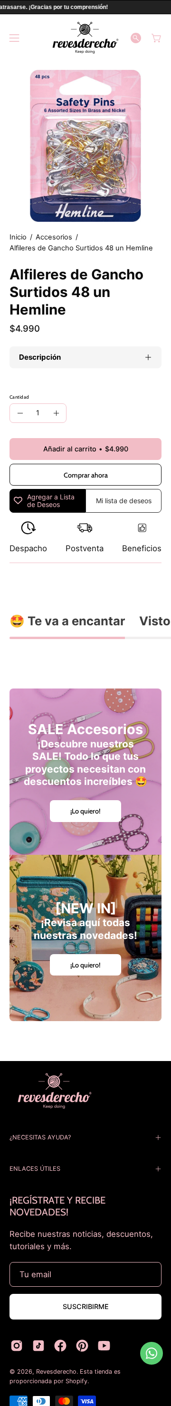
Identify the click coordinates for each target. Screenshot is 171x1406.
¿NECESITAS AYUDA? (40, 1137)
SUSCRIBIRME (86, 1306)
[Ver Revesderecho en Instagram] (17, 1346)
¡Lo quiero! (85, 811)
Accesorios (54, 237)
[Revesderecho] (85, 37)
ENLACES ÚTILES (35, 1168)
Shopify (76, 1381)
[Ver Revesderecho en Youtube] (104, 1346)
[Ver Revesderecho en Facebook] (60, 1346)
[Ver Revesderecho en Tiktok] (38, 1346)
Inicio (18, 237)
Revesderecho (56, 1371)
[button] (136, 38)
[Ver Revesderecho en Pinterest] (82, 1346)
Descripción (40, 357)
